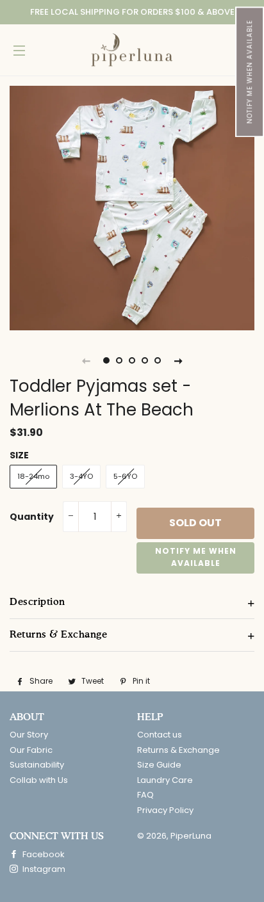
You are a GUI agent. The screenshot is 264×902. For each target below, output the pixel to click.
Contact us (159, 735)
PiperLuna (190, 836)
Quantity (32, 516)
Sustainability (37, 765)
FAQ (145, 795)
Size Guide (159, 765)
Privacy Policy (165, 810)
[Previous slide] (86, 360)
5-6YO (125, 476)
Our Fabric (31, 750)
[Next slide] (178, 360)
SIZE (19, 455)
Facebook (43, 854)
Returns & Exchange (178, 750)
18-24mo (33, 476)
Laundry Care (165, 780)
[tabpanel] (132, 208)
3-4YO (81, 476)
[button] (249, 71)
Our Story (29, 735)
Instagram (43, 869)
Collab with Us (39, 780)
